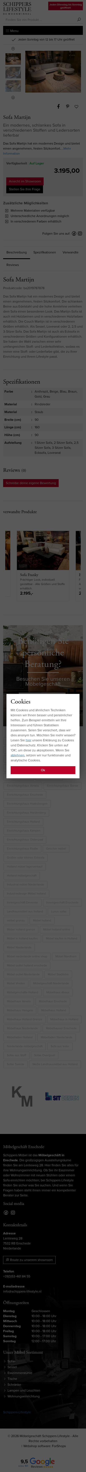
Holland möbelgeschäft (22, 875)
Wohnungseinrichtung (24, 1396)
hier (28, 740)
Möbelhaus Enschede (53, 1001)
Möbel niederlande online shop (27, 956)
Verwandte (70, 252)
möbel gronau (16, 920)
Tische (12, 1378)
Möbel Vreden (16, 983)
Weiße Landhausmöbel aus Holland (55, 1064)
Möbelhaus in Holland (64, 1019)
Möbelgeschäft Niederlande (51, 983)
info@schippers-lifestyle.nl (22, 1291)
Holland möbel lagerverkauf (24, 866)
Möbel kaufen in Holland (61, 938)
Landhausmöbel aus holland (25, 911)
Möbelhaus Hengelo (20, 1010)
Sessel (12, 1367)
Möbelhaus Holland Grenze (24, 1019)
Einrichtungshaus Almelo (23, 786)
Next (13, 97)
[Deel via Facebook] (60, 106)
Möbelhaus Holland (53, 1010)
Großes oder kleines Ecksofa (25, 857)
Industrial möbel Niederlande (25, 884)
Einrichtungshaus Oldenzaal (25, 839)
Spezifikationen (44, 252)
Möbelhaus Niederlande (22, 1028)
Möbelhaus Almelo (19, 1001)
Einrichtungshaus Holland (23, 821)
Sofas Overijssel (44, 1055)
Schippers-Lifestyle (17, 1412)
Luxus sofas (59, 911)
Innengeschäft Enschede (62, 902)
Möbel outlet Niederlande (23, 974)
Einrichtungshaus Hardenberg (26, 812)
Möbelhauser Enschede (61, 1028)
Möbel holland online (56, 929)
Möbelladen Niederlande (56, 1037)
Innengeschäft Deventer (22, 902)
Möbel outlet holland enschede (27, 965)
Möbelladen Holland (20, 1037)
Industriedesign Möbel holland (26, 893)
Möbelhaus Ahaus (58, 992)
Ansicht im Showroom (25, 181)
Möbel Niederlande (19, 947)
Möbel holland (42, 920)
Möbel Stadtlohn (58, 974)
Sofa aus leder (60, 1046)
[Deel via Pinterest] (69, 106)
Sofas (11, 1361)
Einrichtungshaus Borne (62, 786)
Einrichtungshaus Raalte (22, 848)
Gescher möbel (56, 848)
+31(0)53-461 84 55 (16, 1276)
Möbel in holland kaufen (22, 938)
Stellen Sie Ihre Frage (24, 189)
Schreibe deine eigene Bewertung (31, 483)
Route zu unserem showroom (31, 1259)
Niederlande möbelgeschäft (25, 1046)
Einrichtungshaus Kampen (23, 830)
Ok (43, 770)
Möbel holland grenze (21, 929)
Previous (13, 49)
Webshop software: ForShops (44, 1446)
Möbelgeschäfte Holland (22, 992)
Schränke (14, 1384)
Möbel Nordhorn (66, 956)
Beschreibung (16, 252)
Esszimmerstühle (20, 1372)
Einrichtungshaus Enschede (25, 795)
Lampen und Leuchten (24, 1390)
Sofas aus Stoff (16, 1055)
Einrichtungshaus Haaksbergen (27, 804)
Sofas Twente (15, 1064)
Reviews (12, 264)
